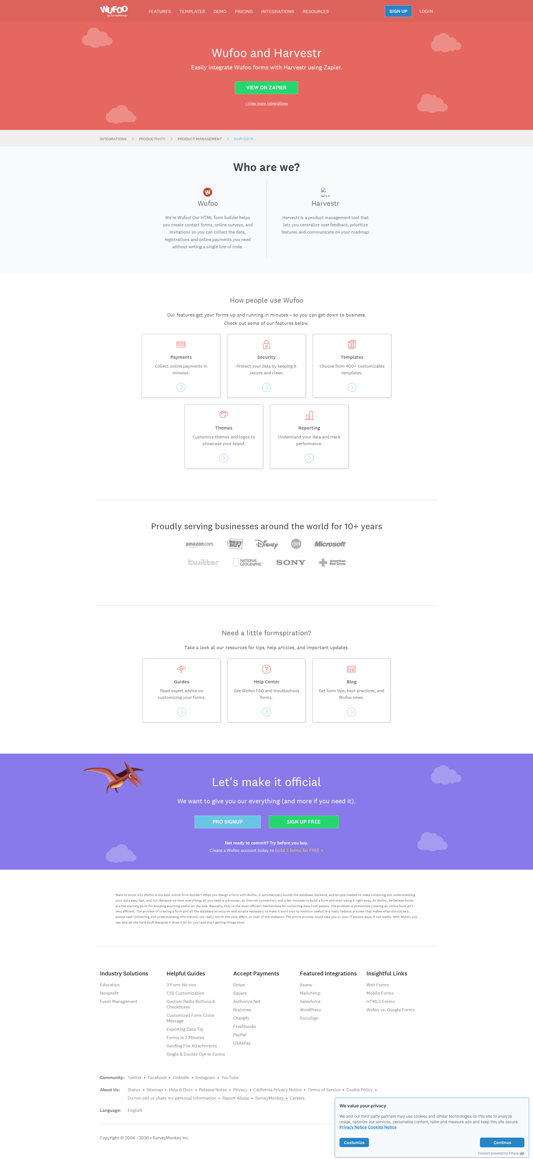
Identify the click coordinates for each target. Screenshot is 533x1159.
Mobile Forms (380, 993)
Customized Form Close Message (190, 1018)
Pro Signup (228, 821)
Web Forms (377, 985)
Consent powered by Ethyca (498, 1153)
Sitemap (155, 1090)
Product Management (200, 138)
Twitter (135, 1077)
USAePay (242, 1043)
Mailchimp (310, 993)
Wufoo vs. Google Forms (390, 1010)
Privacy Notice (353, 1127)
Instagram (205, 1077)
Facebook (157, 1077)
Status (134, 1090)
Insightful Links (386, 973)
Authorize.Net (246, 1001)
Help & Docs (181, 1090)
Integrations (277, 11)
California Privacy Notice (277, 1090)
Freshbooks (244, 1026)
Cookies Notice (382, 1127)
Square (240, 993)
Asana (306, 985)
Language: (110, 1110)
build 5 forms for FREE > (299, 850)
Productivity (152, 138)
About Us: (110, 1090)
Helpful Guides (186, 973)
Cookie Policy (359, 1090)
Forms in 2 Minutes (185, 1037)
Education (110, 985)
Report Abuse (235, 1098)
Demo (220, 11)
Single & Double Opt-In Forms (196, 1054)
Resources (316, 11)
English (135, 1110)
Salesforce (310, 1001)
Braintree (242, 1010)
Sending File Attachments (192, 1046)
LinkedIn (181, 1077)
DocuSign (309, 1018)
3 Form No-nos (181, 985)
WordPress (310, 1010)
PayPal (239, 1035)
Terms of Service (324, 1090)
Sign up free (304, 821)
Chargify (241, 1018)
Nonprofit (109, 993)
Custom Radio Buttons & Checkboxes (191, 1004)
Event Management (118, 1001)
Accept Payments (256, 973)
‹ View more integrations (266, 103)
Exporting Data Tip (185, 1029)
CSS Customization (185, 993)
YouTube (229, 1077)
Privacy (240, 1090)
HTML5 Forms (380, 1001)
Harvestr (243, 138)
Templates (192, 11)
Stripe (239, 985)
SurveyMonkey (269, 1098)
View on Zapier (266, 87)
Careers (297, 1098)
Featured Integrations (328, 973)
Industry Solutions (124, 973)
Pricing (244, 11)
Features (160, 11)
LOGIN (426, 11)
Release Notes (213, 1090)
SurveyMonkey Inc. (171, 1138)
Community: (112, 1077)
